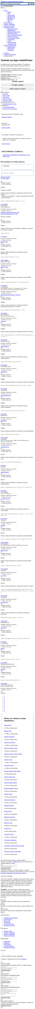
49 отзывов (4, 388)
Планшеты (10, 50)
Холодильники (11, 42)
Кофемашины (11, 30)
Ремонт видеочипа (9, 817)
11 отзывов (4, 236)
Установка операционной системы (14, 845)
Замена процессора (9, 777)
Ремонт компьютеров (10, 45)
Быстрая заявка (8, 6)
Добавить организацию (11, 918)
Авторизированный (8, 107)
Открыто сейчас (7, 100)
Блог (2, 6)
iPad (8, 13)
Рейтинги (7, 943)
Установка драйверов (10, 840)
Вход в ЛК (7, 921)
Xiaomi (21, 155)
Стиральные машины (13, 38)
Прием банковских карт (10, 104)
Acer (28, 155)
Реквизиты (7, 941)
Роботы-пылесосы (12, 36)
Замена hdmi (7, 725)
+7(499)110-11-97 (17, 861)
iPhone (9, 12)
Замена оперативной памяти (12, 771)
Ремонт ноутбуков (9, 26)
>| (4, 711)
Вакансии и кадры (9, 925)
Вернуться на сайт (6, 1005)
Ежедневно (6, 97)
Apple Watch (11, 15)
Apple (5, 10)
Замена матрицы (9, 765)
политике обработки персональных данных (13, 873)
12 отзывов (4, 662)
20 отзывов (4, 339)
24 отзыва (3, 414)
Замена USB (7, 731)
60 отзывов (4, 518)
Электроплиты (11, 44)
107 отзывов (4, 569)
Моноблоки (10, 48)
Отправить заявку (6, 74)
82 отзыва (3, 490)
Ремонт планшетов (9, 934)
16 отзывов (4, 313)
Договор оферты (9, 946)
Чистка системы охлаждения (12, 851)
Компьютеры (11, 47)
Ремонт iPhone (8, 22)
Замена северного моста (11, 788)
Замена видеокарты (9, 742)
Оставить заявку (17, 85)
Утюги (9, 41)
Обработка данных (9, 947)
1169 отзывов (4, 542)
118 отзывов (4, 204)
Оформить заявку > (7, 117)
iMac (8, 21)
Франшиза (7, 922)
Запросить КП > (6, 127)
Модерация (7, 944)
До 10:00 (5, 94)
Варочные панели (12, 29)
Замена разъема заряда (10, 782)
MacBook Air (11, 18)
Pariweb (24, 959)
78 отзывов (4, 365)
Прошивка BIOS (9, 805)
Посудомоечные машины (14, 35)
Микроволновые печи (13, 32)
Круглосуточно (7, 99)
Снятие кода (7, 828)
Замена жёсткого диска (10, 748)
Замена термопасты (9, 800)
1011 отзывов (4, 260)
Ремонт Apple (8, 931)
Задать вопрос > (6, 143)
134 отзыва (4, 621)
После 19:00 (6, 95)
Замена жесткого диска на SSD (13, 754)
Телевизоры (10, 39)
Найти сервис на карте (17, 89)
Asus (8, 156)
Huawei (25, 155)
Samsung (16, 155)
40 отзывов (4, 683)
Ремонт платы (8, 822)
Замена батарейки (9, 736)
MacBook (10, 19)
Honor (5, 156)
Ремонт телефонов (9, 24)
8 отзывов (3, 641)
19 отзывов (4, 285)
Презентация (8, 919)
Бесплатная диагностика (10, 108)
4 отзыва (3, 465)
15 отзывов (4, 595)
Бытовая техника (9, 27)
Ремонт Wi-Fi (8, 811)
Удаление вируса (9, 834)
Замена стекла (8, 794)
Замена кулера (8, 759)
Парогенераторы (12, 33)
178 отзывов (4, 437)
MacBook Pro (11, 16)
